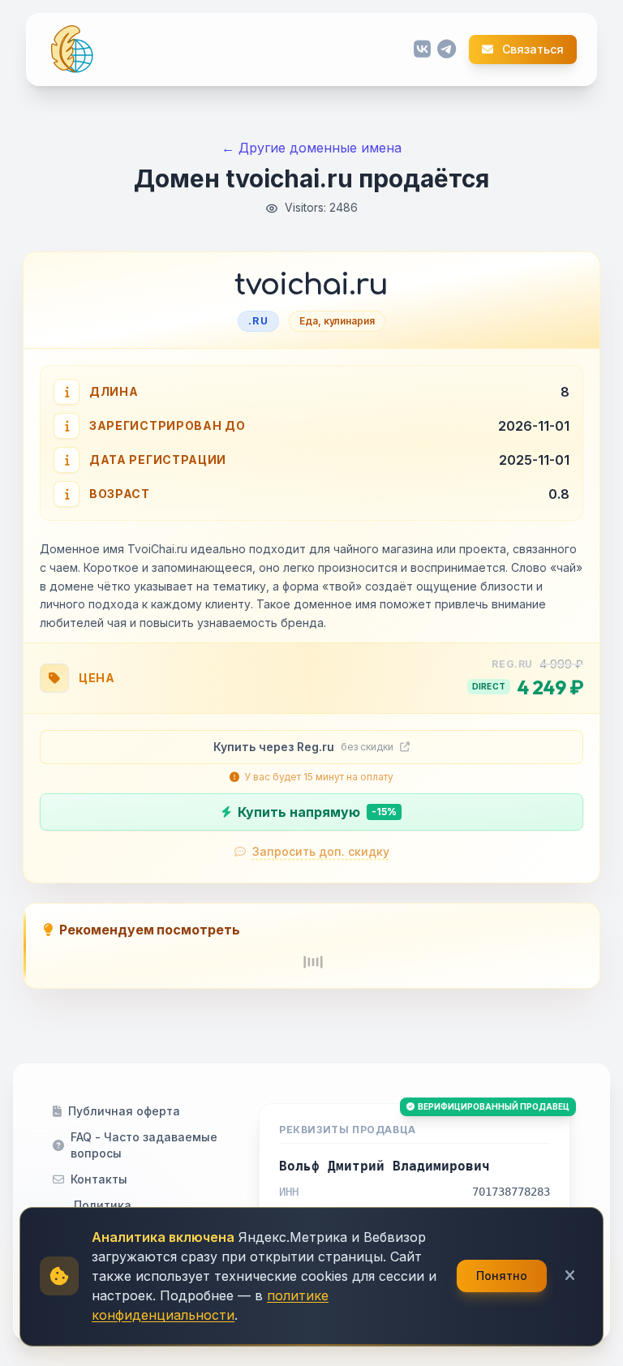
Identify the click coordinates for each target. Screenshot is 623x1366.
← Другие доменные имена (311, 148)
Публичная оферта (124, 1111)
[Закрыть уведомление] (569, 1276)
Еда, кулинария (337, 321)
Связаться (532, 49)
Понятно (501, 1275)
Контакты (99, 1179)
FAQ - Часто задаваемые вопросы (144, 1145)
